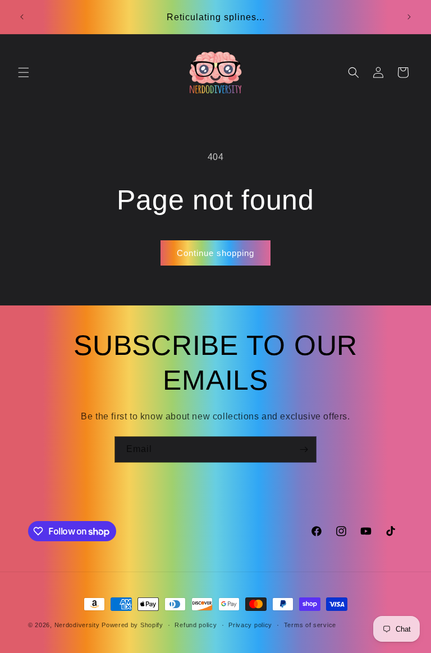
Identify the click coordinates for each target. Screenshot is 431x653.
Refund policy (196, 625)
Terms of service (310, 625)
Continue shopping (215, 253)
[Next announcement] (409, 16)
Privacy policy (250, 625)
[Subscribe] (303, 449)
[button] (23, 72)
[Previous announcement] (22, 16)
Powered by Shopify (132, 625)
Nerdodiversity (77, 625)
